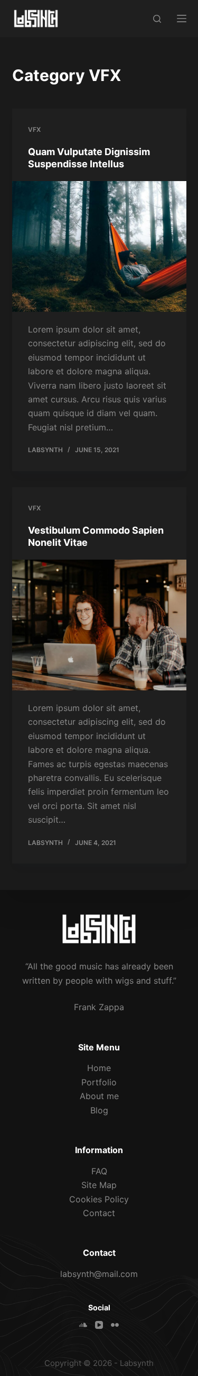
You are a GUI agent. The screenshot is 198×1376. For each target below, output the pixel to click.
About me (99, 1096)
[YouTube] (99, 1325)
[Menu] (181, 18)
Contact (99, 1213)
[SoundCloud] (83, 1325)
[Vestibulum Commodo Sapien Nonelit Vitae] (99, 625)
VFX (34, 129)
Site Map (99, 1185)
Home (99, 1068)
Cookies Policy (99, 1199)
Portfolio (99, 1082)
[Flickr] (115, 1325)
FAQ (99, 1171)
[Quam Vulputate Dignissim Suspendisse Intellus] (99, 246)
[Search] (157, 19)
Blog (99, 1110)
